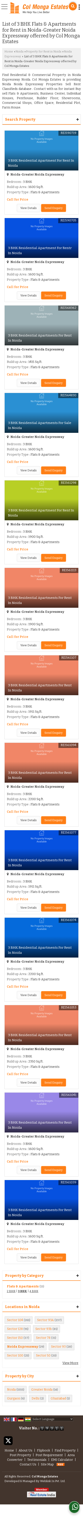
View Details (28, 208)
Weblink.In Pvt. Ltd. (52, 1481)
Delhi (35, 1398)
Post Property (20, 1455)
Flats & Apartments (23, 1286)
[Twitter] (8, 1440)
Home (8, 51)
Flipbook (43, 1450)
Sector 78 (43, 1338)
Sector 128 (15, 1329)
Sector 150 (15, 1338)
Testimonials (36, 1460)
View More (70, 1363)
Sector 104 (15, 1320)
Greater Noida (41, 1390)
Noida (19, 51)
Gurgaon (13, 1398)
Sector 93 (58, 1347)
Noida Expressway (22, 1347)
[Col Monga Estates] (38, 8)
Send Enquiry (53, 208)
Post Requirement (49, 1455)
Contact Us (28, 1464)
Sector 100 (15, 1355)
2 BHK (11, 1291)
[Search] (73, 6)
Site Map (47, 1464)
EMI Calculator (62, 1460)
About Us (25, 1450)
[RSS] (61, 1464)
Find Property (65, 1450)
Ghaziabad (58, 1398)
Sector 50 (43, 1355)
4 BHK (33, 1291)
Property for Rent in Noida (43, 51)
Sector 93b (43, 1329)
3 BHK (22, 1291)
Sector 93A (45, 1320)
